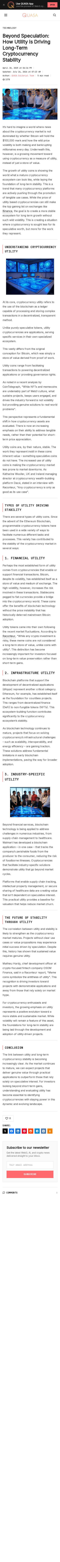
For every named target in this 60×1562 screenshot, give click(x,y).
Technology (9, 27)
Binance (7, 211)
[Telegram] (37, 1131)
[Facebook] (11, 1131)
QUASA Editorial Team (23, 75)
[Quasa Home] (30, 15)
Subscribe (30, 1174)
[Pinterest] (24, 1131)
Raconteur (9, 636)
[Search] (54, 15)
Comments (12, 1192)
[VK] (43, 1131)
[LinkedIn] (17, 1131)
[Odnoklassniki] (49, 1131)
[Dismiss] (4, 5)
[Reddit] (30, 1131)
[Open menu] (6, 15)
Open (52, 5)
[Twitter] (5, 1131)
